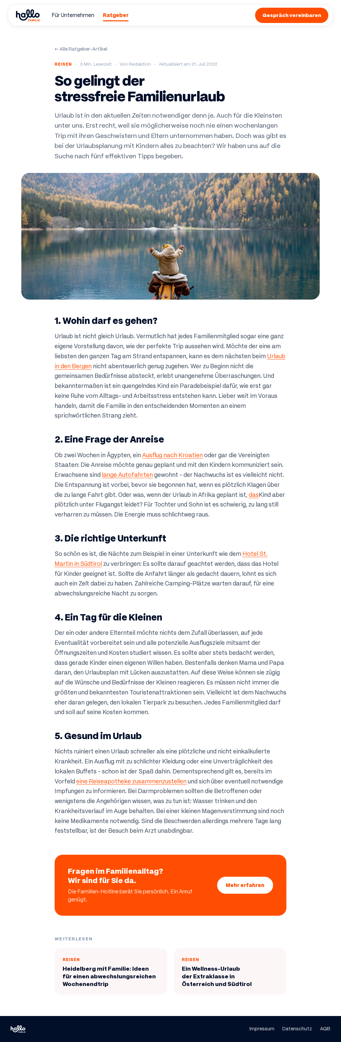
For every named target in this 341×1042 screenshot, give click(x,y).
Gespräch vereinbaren (291, 15)
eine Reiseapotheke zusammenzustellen (131, 781)
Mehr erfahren (245, 885)
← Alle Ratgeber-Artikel (81, 49)
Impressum (261, 1029)
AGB (325, 1029)
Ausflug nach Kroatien (172, 455)
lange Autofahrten (127, 475)
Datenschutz (297, 1029)
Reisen (63, 64)
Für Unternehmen (73, 15)
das (254, 495)
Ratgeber (116, 15)
